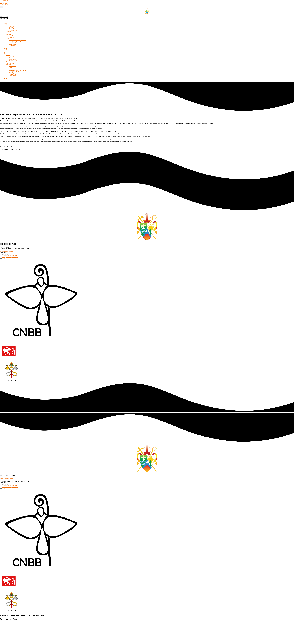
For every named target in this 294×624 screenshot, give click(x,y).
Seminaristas (12, 37)
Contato (5, 49)
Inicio (4, 22)
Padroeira (8, 31)
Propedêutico (12, 35)
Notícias (5, 48)
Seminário (8, 34)
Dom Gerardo (12, 45)
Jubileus (11, 27)
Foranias (5, 46)
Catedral (8, 24)
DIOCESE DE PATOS (4, 18)
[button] (1, 7)
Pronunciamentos (16, 41)
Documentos (12, 26)
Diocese (5, 23)
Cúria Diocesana (10, 33)
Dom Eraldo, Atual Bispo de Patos (17, 40)
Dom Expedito (12, 42)
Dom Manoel (12, 44)
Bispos (7, 38)
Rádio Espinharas (13, 30)
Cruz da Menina (13, 29)
